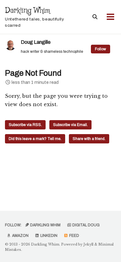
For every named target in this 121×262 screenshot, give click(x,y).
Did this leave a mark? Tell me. (35, 139)
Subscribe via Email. (70, 125)
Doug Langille (36, 42)
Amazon (20, 235)
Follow (100, 49)
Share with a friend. (89, 139)
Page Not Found (33, 73)
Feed (73, 235)
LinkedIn (48, 235)
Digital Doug (85, 225)
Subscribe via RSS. (25, 125)
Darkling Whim (34, 17)
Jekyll (88, 244)
